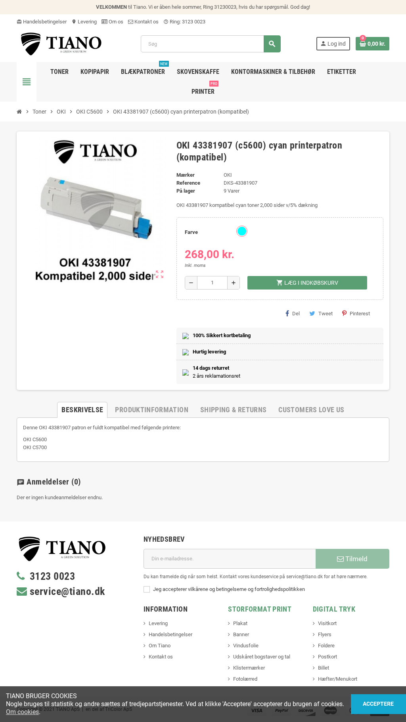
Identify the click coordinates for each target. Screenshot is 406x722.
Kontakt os (146, 22)
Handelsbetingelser (42, 22)
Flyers (324, 634)
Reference (188, 183)
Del (296, 314)
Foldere (326, 646)
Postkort (327, 657)
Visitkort (327, 623)
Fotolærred (245, 679)
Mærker (185, 175)
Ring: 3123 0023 (184, 22)
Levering (84, 22)
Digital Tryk (334, 609)
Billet (323, 668)
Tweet (325, 314)
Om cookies (22, 712)
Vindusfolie (246, 646)
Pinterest (360, 314)
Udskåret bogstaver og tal (261, 657)
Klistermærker (249, 668)
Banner (241, 634)
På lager (185, 191)
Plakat (240, 623)
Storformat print (259, 609)
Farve (191, 232)
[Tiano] (61, 43)
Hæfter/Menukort (337, 679)
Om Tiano (159, 646)
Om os (115, 22)
